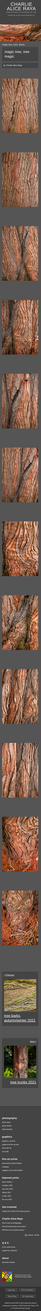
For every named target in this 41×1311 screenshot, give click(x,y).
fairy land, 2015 (7, 1189)
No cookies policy (27, 1296)
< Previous (9, 975)
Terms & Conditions (27, 1290)
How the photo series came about (14, 1226)
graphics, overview (8, 1141)
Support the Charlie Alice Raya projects (16, 1211)
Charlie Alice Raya (29, 1303)
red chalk (5, 1151)
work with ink (6, 1148)
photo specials (7, 1129)
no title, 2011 (6, 1196)
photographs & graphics (10, 1305)
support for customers (9, 1250)
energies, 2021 (7, 1185)
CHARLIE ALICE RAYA (21, 6)
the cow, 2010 (7, 1199)
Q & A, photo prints (8, 1247)
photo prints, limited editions (12, 1163)
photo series (6, 1122)
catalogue (5, 1167)
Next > (33, 1041)
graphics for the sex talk (10, 1144)
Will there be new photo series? (13, 1230)
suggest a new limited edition (12, 1170)
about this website (8, 1262)
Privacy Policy (12, 1296)
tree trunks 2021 (23, 1082)
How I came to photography (11, 1223)
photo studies (7, 1126)
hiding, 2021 (6, 1192)
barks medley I (7, 1182)
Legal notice (11, 1290)
